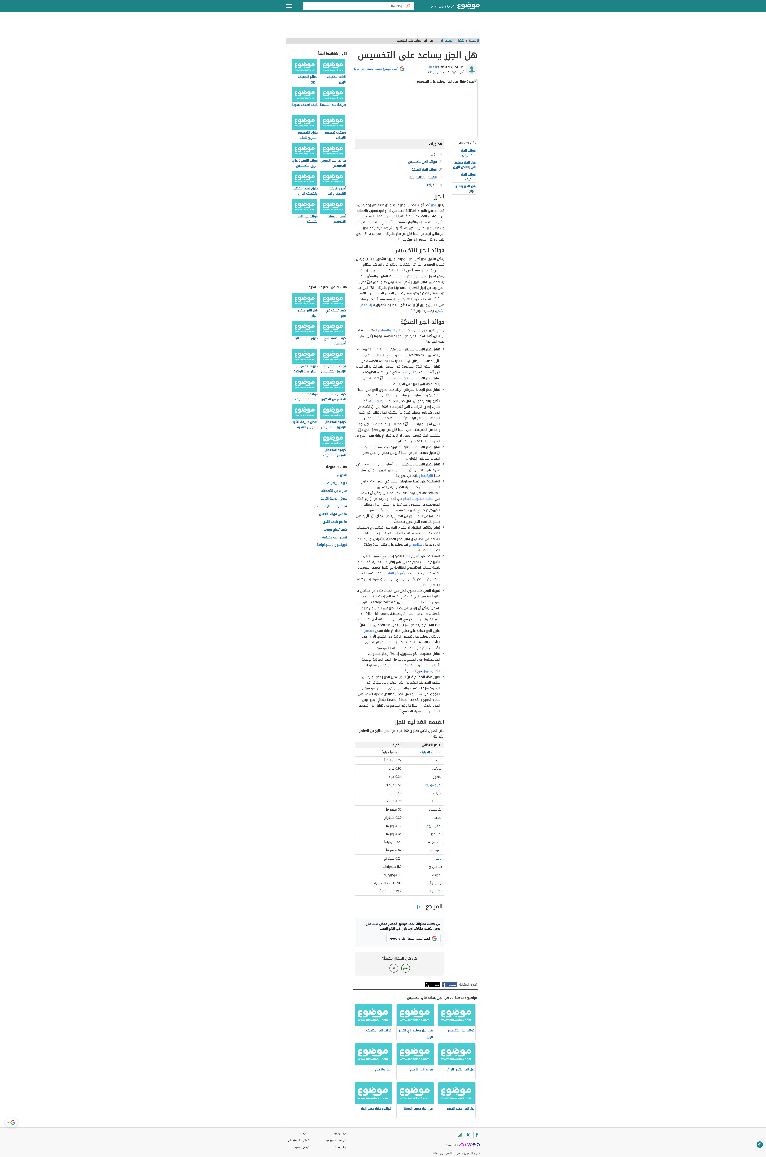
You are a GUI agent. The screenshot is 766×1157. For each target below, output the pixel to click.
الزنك (439, 858)
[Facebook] (476, 1135)
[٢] (412, 310)
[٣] (425, 340)
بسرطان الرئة (378, 401)
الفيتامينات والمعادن (392, 330)
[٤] (431, 735)
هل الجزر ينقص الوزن (465, 188)
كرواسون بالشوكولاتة (332, 545)
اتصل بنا (304, 1133)
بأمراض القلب (395, 573)
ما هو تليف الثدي (335, 522)
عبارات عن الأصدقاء (334, 491)
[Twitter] (468, 1135)
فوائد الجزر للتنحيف (468, 176)
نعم (405, 968)
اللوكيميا (427, 476)
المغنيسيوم (434, 826)
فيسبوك (452, 985)
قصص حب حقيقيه (334, 537)
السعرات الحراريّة (431, 752)
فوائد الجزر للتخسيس (468, 152)
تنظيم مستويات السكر (418, 499)
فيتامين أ (368, 631)
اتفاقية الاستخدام (298, 1140)
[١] (398, 238)
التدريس (341, 475)
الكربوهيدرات (434, 785)
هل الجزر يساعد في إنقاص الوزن (464, 164)
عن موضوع (340, 1133)
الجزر (434, 205)
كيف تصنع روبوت (335, 530)
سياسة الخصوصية (335, 1140)
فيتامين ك (436, 891)
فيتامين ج (415, 545)
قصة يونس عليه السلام (330, 506)
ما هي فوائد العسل (333, 514)
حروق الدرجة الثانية (333, 499)
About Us (340, 1147)
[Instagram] (460, 1135)
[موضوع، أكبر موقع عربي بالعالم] (468, 6)
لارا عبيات (433, 67)
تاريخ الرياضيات (337, 483)
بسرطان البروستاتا (401, 378)
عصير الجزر (420, 276)
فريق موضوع (301, 1147)
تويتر (437, 985)
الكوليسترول (431, 671)
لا (394, 968)
